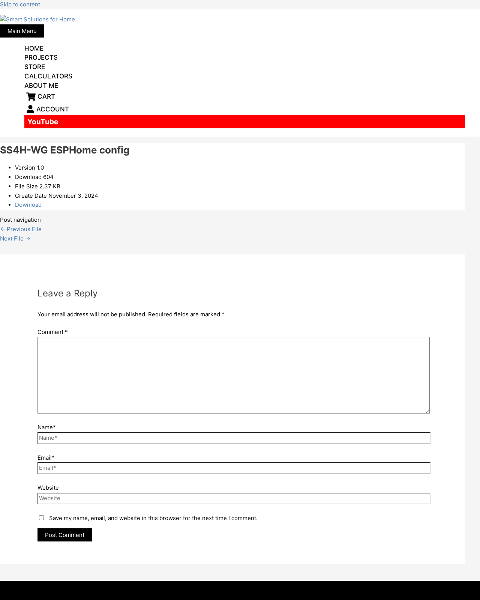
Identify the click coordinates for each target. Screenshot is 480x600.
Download (28, 204)
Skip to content (20, 4)
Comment (53, 331)
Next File (15, 238)
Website (48, 487)
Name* (47, 427)
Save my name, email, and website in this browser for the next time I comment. (153, 518)
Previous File (21, 229)
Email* (46, 457)
